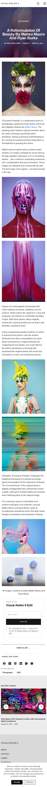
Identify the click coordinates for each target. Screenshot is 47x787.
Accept (17, 782)
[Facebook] (4, 663)
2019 (18, 672)
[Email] (32, 663)
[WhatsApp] (26, 663)
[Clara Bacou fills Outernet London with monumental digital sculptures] (23, 701)
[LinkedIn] (21, 663)
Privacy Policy (22, 631)
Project (26, 43)
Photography (23, 21)
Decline (29, 782)
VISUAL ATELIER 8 (10, 3)
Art (16, 724)
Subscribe (23, 622)
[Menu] (44, 3)
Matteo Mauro (31, 127)
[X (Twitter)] (10, 663)
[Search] (38, 3)
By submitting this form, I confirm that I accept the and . (23, 631)
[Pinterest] (15, 663)
